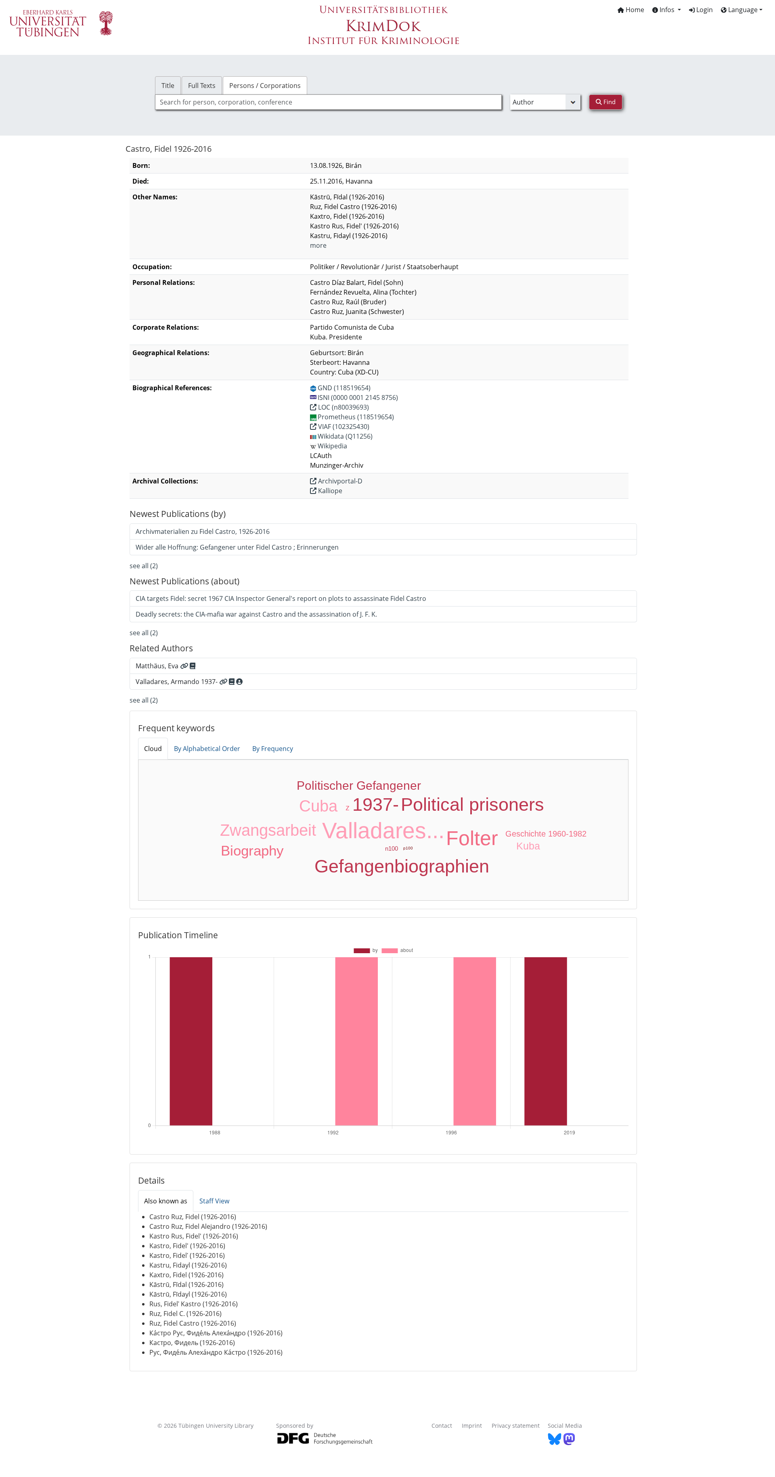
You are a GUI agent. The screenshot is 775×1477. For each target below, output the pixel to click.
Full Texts (202, 85)
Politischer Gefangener (359, 785)
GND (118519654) (344, 387)
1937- (375, 804)
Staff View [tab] (214, 1201)
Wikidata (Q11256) (345, 436)
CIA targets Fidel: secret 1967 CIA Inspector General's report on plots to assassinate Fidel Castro (281, 598)
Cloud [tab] (153, 748)
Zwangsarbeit (268, 830)
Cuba (318, 806)
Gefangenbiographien (401, 866)
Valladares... (383, 830)
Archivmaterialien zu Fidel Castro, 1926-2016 (203, 531)
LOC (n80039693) (342, 407)
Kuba (528, 845)
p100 (408, 848)
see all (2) (144, 565)
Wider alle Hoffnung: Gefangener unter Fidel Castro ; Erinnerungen (237, 547)
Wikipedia (332, 445)
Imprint (472, 1425)
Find (609, 102)
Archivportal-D (339, 481)
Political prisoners (472, 804)
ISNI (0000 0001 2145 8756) (358, 397)
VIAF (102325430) (342, 426)
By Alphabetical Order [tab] (207, 748)
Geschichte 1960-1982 (545, 833)
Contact (441, 1425)
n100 (391, 848)
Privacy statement (516, 1425)
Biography (252, 850)
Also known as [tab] (165, 1201)
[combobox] (328, 102)
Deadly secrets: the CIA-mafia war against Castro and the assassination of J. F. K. (256, 614)
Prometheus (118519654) (356, 416)
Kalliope (329, 490)
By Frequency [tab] (272, 748)
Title (167, 85)
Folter (472, 838)
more (318, 245)
